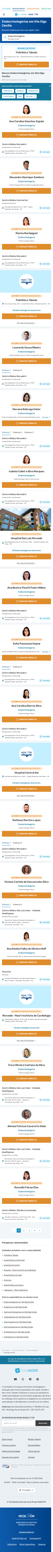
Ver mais (29, 96)
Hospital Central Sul (9, 203)
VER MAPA (46, 152)
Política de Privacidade (11, 1451)
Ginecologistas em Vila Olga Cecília (17, 1322)
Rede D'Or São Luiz (19, 1538)
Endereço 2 (17, 370)
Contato (31, 1457)
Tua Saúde (6, 9)
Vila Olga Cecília (9, 1352)
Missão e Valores (34, 1439)
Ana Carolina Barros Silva (26, 705)
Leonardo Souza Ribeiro (26, 347)
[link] (39, 1230)
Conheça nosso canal (15, 1379)
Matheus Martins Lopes (27, 820)
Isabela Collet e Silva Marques (26, 471)
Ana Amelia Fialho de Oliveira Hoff (26, 948)
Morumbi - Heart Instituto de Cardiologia (20, 1270)
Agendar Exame (33, 9)
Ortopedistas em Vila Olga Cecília (17, 1332)
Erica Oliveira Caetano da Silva (26, 1065)
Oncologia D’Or (35, 1538)
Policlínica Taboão (26, 52)
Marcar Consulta (18, 1350)
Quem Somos (7, 1439)
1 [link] (18, 1230)
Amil (20, 96)
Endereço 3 (29, 432)
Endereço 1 (6, 370)
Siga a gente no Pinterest (37, 1379)
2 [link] (24, 1230)
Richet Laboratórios (27, 1544)
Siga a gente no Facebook (30, 1379)
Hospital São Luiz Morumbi (11, 147)
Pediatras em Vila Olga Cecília (15, 1307)
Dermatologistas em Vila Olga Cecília (18, 1327)
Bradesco (20, 91)
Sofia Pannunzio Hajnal (26, 643)
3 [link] (29, 1230)
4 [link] (34, 1230)
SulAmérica (8, 91)
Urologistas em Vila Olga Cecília (16, 1337)
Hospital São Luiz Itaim (10, 916)
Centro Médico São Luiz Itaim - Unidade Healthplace (21, 912)
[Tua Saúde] (26, 1370)
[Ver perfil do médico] (26, 109)
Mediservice (33, 91)
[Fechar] (50, 86)
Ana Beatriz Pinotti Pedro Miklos (26, 587)
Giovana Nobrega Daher (26, 409)
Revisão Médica (34, 1445)
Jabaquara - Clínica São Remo (16, 1290)
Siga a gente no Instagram (23, 1379)
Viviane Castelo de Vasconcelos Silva (26, 881)
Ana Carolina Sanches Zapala (26, 121)
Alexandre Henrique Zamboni (26, 177)
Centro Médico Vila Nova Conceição (19, 1210)
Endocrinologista (32, 1350)
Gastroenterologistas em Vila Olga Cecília (20, 1312)
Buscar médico (19, 9)
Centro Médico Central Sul (15, 200)
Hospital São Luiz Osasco (14, 1285)
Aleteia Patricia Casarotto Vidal (27, 1126)
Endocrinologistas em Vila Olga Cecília (19, 1302)
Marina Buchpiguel (26, 233)
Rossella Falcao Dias (26, 1187)
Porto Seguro (8, 96)
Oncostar (6, 972)
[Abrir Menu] (4, 14)
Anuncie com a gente (10, 1457)
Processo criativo (9, 1445)
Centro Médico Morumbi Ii (14, 144)
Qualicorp (42, 1544)
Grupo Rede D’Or (39, 1502)
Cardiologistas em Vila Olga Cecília (17, 1317)
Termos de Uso (34, 1451)
